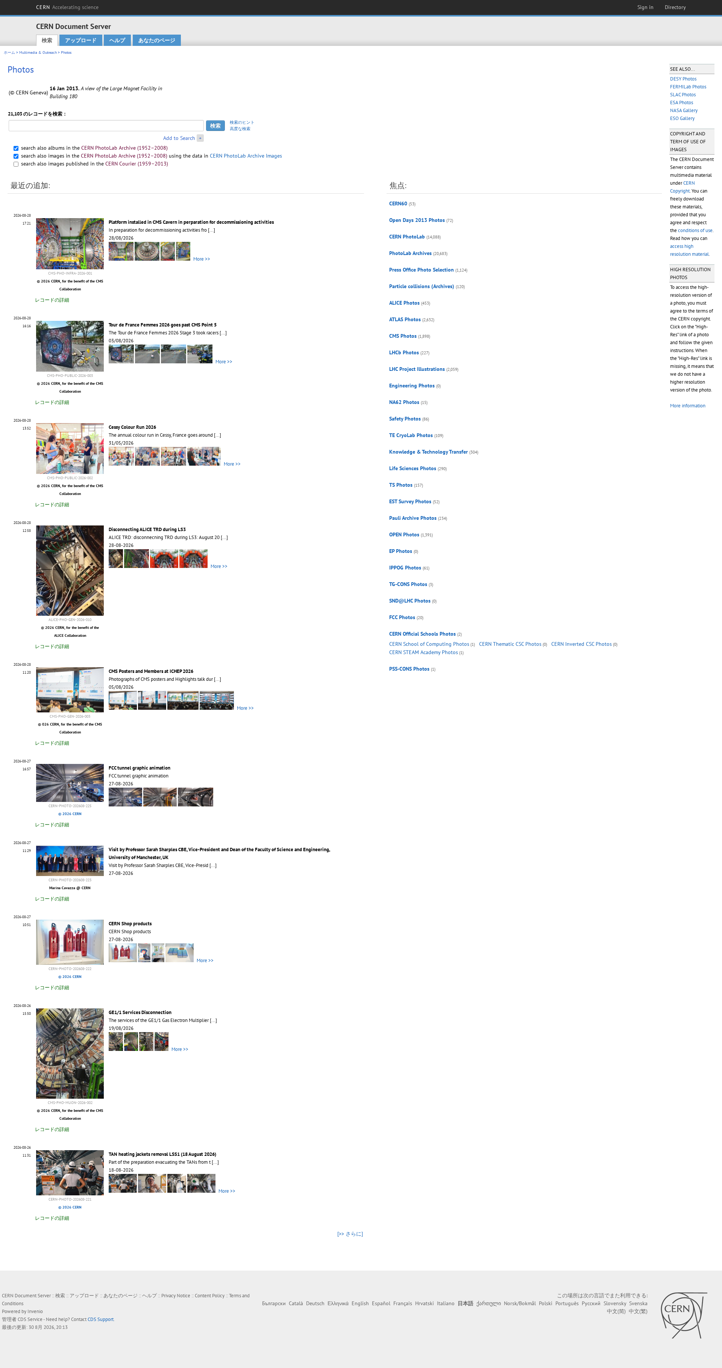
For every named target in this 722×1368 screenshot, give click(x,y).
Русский (591, 1303)
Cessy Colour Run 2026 (132, 427)
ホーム (9, 52)
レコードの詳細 (52, 300)
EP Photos (400, 551)
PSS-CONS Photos (409, 668)
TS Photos (401, 484)
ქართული (488, 1303)
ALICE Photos (404, 302)
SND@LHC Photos (410, 600)
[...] (211, 230)
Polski (545, 1303)
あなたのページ (156, 40)
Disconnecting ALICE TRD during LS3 (147, 529)
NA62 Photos (404, 402)
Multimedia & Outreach (38, 52)
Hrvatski (424, 1303)
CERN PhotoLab (407, 236)
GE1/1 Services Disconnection (140, 1012)
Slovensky (615, 1303)
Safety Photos (405, 418)
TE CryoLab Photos (411, 435)
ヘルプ (117, 40)
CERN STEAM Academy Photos (423, 652)
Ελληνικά (338, 1303)
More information (687, 405)
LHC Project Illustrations (417, 369)
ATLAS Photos (405, 319)
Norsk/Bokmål (520, 1303)
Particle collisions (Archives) (421, 286)
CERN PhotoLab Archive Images (246, 155)
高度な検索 (240, 128)
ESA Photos (681, 102)
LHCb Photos (404, 352)
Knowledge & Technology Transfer (428, 451)
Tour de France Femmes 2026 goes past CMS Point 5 (163, 325)
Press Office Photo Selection (421, 269)
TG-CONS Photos (408, 584)
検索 (47, 40)
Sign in (645, 7)
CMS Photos (403, 336)
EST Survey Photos (410, 501)
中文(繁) (638, 1311)
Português (567, 1303)
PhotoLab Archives (410, 253)
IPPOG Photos (405, 567)
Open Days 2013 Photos (417, 220)
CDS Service (30, 1319)
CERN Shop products (130, 923)
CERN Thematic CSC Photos (510, 644)
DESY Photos (683, 79)
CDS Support (101, 1319)
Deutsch (315, 1303)
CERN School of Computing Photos (429, 644)
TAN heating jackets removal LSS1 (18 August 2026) (162, 1154)
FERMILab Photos (688, 87)
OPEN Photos (404, 534)
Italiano (446, 1303)
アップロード (81, 40)
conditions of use (695, 230)
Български (274, 1303)
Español (381, 1303)
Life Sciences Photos (412, 468)
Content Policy (209, 1295)
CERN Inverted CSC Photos (581, 644)
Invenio (35, 1311)
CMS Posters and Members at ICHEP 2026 (151, 671)
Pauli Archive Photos (413, 518)
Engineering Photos (412, 385)
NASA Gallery (684, 110)
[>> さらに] (350, 1233)
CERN (67, 7)
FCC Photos (402, 617)
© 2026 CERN (70, 813)
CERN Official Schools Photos (422, 633)
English (360, 1303)
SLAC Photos (683, 94)
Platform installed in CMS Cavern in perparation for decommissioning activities (191, 222)
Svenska (638, 1303)
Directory (675, 7)
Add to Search (179, 138)
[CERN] (684, 1315)
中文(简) (616, 1311)
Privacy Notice (175, 1295)
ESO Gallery (682, 118)
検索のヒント (242, 122)
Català (296, 1303)
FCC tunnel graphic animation (139, 768)
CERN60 (398, 203)
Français (402, 1303)
